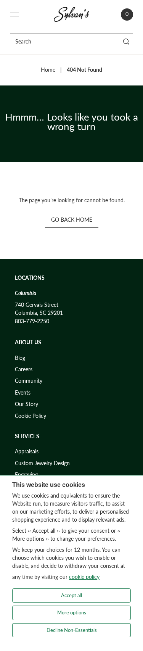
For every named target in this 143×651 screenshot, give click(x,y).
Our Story (26, 404)
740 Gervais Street (36, 305)
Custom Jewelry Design (42, 463)
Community (28, 381)
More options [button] (71, 612)
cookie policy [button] (84, 577)
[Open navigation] (14, 14)
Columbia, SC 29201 (39, 313)
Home (48, 70)
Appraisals (27, 451)
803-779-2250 (32, 321)
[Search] (126, 41)
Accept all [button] (71, 595)
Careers (23, 369)
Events (23, 393)
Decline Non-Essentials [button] (72, 630)
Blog (20, 358)
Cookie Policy (30, 416)
